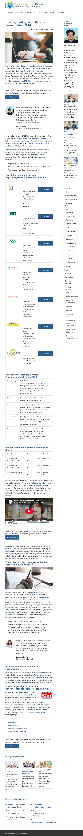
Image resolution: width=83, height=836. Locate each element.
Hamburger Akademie (68, 204)
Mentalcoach (69, 310)
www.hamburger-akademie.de (18, 728)
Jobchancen (71, 255)
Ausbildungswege (71, 224)
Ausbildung (69, 239)
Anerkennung (71, 243)
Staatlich (70, 235)
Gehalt (69, 251)
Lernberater (68, 306)
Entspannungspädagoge (71, 296)
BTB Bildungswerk (71, 196)
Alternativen (67, 273)
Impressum (12, 833)
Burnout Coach (69, 277)
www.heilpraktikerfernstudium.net (43, 822)
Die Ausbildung (68, 220)
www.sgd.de (46, 465)
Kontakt (7, 833)
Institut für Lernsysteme (69, 211)
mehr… (8, 789)
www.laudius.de (13, 725)
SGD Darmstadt (70, 216)
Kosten (69, 259)
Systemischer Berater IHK (70, 330)
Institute (66, 192)
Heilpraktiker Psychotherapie (70, 301)
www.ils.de (46, 458)
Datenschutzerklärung (21, 833)
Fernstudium (71, 231)
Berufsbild (70, 247)
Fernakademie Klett (71, 199)
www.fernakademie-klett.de (17, 731)
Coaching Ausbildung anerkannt (69, 289)
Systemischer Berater (69, 315)
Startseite (67, 188)
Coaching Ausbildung (68, 282)
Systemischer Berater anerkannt (71, 337)
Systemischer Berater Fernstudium (70, 323)
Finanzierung (71, 262)
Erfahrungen (67, 266)
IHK (68, 227)
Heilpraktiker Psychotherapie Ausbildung (37, 813)
